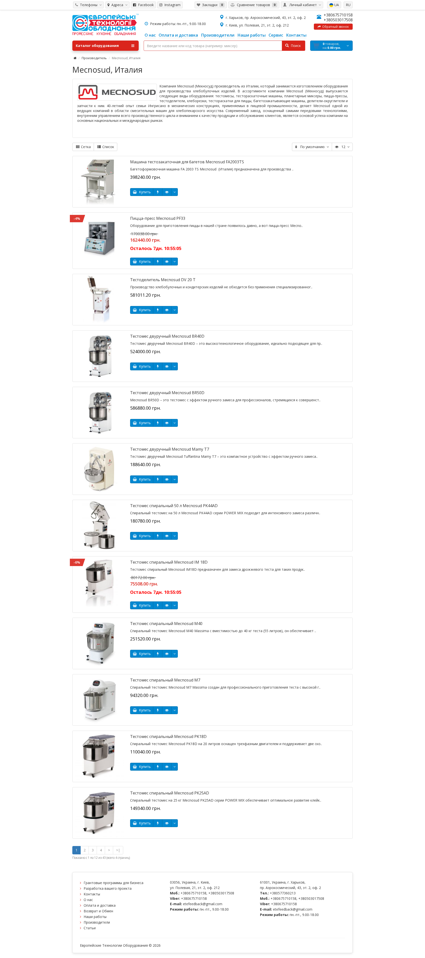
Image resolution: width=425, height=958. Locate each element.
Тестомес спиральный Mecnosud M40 (166, 623)
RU (348, 4)
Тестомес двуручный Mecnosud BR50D (167, 392)
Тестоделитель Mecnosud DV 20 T (163, 279)
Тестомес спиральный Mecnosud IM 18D (169, 562)
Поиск (295, 45)
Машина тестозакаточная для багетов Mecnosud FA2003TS (187, 161)
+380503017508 (338, 20)
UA (336, 4)
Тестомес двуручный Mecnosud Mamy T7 (169, 449)
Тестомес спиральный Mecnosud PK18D (168, 736)
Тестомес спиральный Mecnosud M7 (165, 680)
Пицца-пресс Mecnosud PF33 (157, 218)
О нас (88, 899)
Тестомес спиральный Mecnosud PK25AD (169, 793)
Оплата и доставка (100, 905)
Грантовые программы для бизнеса (113, 882)
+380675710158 (338, 15)
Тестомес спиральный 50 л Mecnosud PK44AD (174, 505)
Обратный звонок (335, 27)
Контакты (92, 894)
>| (118, 850)
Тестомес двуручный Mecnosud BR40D (167, 336)
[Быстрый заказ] (157, 192)
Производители (97, 922)
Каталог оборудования (97, 45)
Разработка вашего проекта (108, 888)
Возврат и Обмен (98, 911)
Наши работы (95, 916)
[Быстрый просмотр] (166, 192)
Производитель (94, 58)
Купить (144, 192)
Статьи (90, 928)
